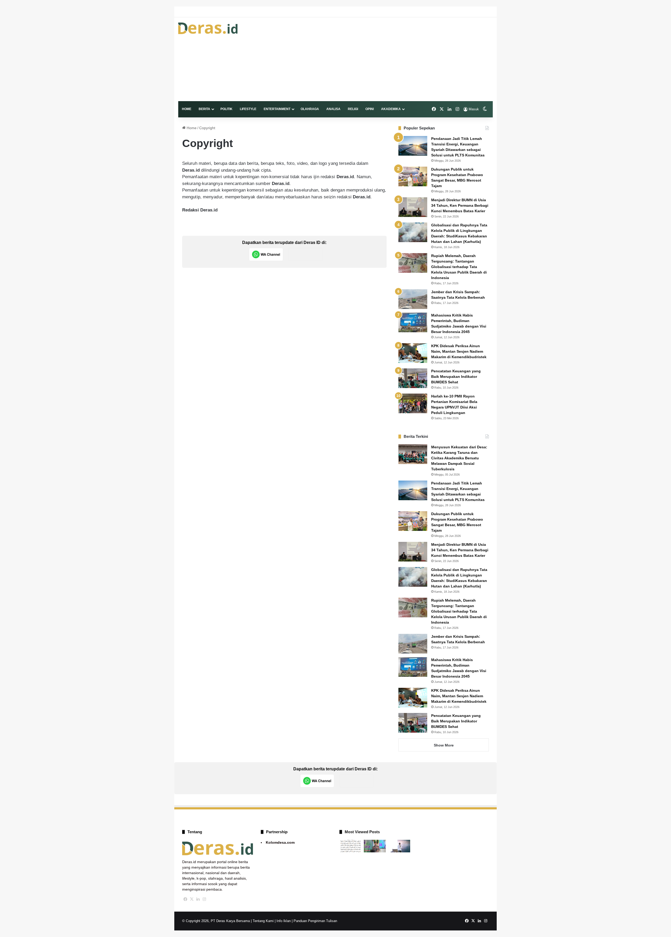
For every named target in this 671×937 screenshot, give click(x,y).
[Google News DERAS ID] (305, 254)
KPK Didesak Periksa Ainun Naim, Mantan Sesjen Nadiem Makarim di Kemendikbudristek (458, 351)
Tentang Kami (263, 921)
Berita (204, 109)
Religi (353, 109)
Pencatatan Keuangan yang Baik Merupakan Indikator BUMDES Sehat (456, 376)
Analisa (333, 109)
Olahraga (310, 109)
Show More (444, 745)
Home (186, 109)
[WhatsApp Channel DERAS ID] (266, 254)
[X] (191, 899)
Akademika (391, 109)
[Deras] (207, 28)
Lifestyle (248, 109)
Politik (226, 109)
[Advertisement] (389, 59)
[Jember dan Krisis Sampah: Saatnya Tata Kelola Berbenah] (412, 299)
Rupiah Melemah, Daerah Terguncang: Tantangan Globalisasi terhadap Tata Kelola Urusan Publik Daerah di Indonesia (459, 267)
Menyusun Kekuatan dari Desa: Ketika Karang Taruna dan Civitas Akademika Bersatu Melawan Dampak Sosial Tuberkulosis (459, 458)
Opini (369, 109)
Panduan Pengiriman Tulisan (315, 921)
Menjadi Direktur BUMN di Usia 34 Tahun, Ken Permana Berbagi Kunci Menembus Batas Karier (459, 205)
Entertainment (277, 109)
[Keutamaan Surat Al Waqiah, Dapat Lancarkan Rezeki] (350, 846)
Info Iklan (284, 921)
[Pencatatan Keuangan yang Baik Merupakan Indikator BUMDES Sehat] (412, 378)
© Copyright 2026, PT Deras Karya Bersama (216, 921)
